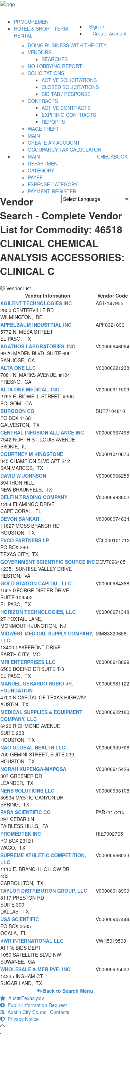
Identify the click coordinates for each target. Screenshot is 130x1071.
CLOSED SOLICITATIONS (70, 86)
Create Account (110, 33)
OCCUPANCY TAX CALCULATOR (64, 149)
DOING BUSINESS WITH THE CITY (67, 45)
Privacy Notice (22, 1018)
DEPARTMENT (44, 163)
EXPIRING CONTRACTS (69, 114)
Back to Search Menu (67, 990)
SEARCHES (55, 59)
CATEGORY (41, 170)
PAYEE (35, 177)
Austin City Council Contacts (37, 1011)
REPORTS (53, 121)
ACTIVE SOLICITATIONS (69, 79)
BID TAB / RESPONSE (66, 93)
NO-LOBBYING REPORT (55, 66)
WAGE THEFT (43, 128)
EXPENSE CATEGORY (53, 184)
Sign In (96, 26)
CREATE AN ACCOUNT (54, 142)
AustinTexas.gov (25, 998)
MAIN (34, 135)
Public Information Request (36, 1004)
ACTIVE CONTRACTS (66, 107)
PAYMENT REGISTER (52, 191)
